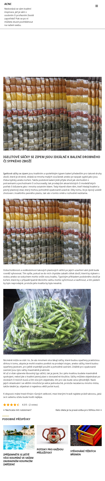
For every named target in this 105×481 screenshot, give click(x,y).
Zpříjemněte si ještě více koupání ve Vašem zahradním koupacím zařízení (18, 459)
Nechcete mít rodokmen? (18, 410)
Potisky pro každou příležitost (50, 451)
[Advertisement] (52, 51)
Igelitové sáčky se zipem (15, 173)
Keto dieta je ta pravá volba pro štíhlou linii (78, 410)
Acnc (7, 4)
